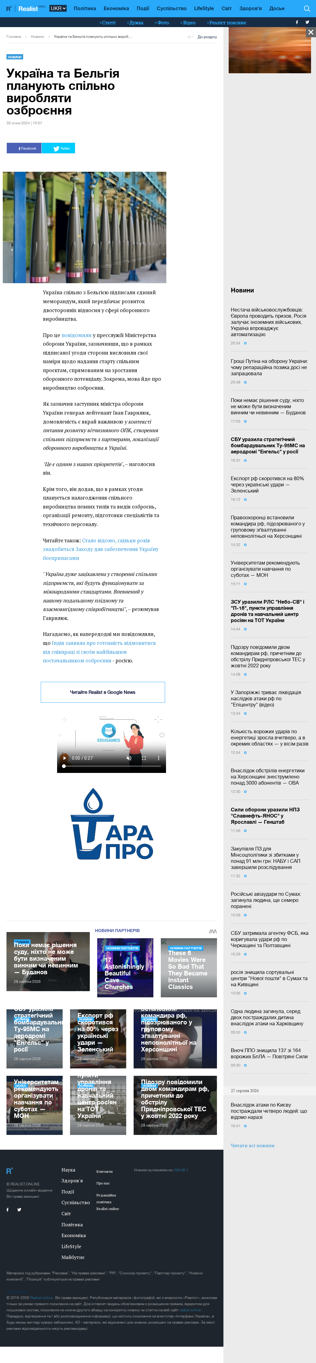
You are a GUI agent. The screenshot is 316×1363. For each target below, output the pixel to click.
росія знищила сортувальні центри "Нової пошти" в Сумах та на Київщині (269, 978)
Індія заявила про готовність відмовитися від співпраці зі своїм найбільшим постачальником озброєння (99, 652)
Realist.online (41, 1298)
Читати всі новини (252, 1145)
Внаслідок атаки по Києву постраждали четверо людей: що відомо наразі (269, 1111)
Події (143, 8)
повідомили (76, 335)
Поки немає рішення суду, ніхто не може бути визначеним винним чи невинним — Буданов (268, 406)
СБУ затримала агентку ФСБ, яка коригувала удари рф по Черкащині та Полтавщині (270, 939)
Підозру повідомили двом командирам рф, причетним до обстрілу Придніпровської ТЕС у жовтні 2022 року (268, 656)
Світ (227, 8)
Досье (277, 8)
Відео (189, 22)
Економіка (116, 8)
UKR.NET (180, 1170)
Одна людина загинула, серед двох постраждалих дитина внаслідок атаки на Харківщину (267, 1017)
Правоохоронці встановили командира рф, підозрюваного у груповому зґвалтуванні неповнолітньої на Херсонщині (268, 527)
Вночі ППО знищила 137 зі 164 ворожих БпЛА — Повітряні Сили (269, 1053)
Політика (85, 8)
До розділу (207, 37)
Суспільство (172, 8)
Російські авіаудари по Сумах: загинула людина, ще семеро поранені (266, 900)
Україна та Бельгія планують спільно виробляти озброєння (93, 36)
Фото (163, 22)
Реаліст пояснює (228, 22)
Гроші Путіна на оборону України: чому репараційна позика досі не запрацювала (269, 367)
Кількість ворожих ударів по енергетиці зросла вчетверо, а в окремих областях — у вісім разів (270, 737)
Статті (108, 22)
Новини (37, 36)
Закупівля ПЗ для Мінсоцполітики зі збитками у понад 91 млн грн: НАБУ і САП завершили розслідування (265, 858)
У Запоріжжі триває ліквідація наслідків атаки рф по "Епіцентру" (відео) (266, 698)
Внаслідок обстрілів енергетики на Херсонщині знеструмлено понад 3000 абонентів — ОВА (268, 777)
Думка (136, 22)
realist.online (191, 1310)
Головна (13, 36)
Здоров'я (250, 8)
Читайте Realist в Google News (102, 692)
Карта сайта (16, 1291)
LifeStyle (204, 8)
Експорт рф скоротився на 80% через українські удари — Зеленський (267, 484)
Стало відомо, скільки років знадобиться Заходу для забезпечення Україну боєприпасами (100, 549)
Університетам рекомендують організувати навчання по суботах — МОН (265, 569)
